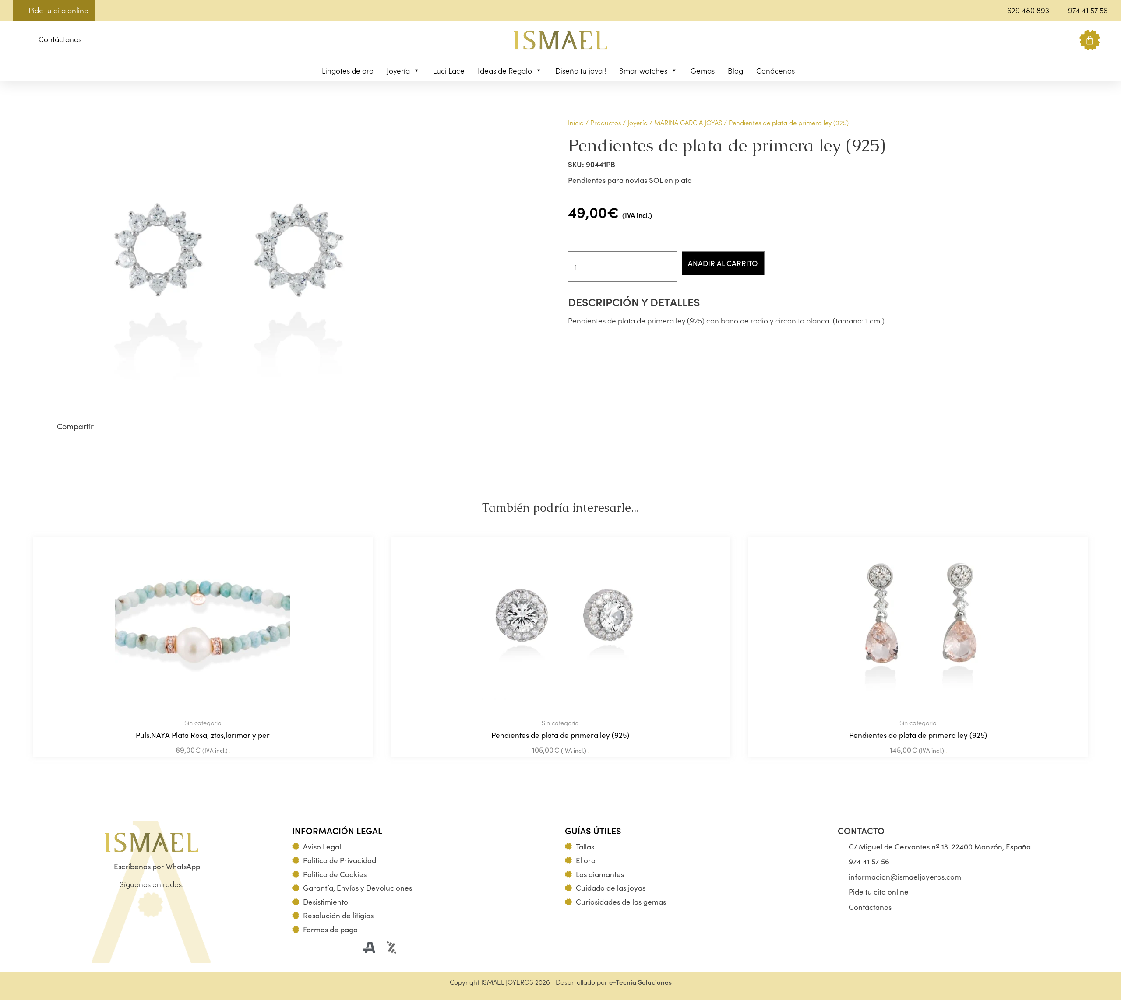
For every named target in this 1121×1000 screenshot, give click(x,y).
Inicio (576, 122)
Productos (605, 122)
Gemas (703, 70)
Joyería (398, 70)
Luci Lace (449, 70)
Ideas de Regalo (505, 70)
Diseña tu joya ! (580, 70)
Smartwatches (643, 70)
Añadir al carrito (723, 263)
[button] (20, 40)
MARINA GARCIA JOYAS (688, 122)
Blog (735, 70)
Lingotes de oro (348, 70)
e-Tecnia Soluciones (640, 981)
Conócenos (775, 70)
